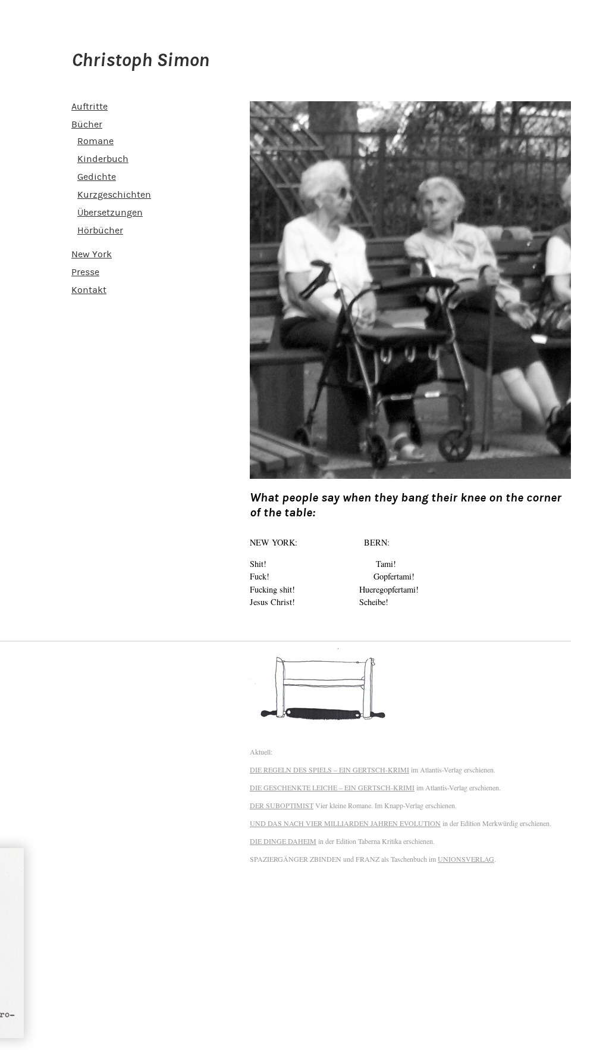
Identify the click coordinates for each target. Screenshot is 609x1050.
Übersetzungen (110, 212)
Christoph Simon (140, 60)
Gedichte (96, 177)
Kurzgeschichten (114, 194)
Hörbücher (100, 230)
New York (91, 254)
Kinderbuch (102, 159)
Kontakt (88, 290)
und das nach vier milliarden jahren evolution (345, 823)
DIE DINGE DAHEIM (283, 841)
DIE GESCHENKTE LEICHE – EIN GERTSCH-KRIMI (332, 787)
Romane (95, 141)
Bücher (86, 124)
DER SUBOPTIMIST (281, 805)
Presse (85, 272)
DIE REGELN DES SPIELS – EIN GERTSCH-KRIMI (329, 769)
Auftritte (89, 106)
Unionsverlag (466, 859)
